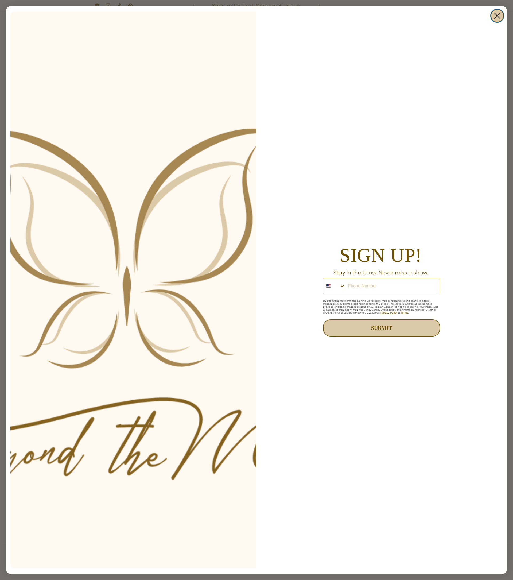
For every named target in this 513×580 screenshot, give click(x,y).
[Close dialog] (497, 15)
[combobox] (334, 286)
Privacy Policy (388, 312)
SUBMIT (381, 328)
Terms (404, 312)
